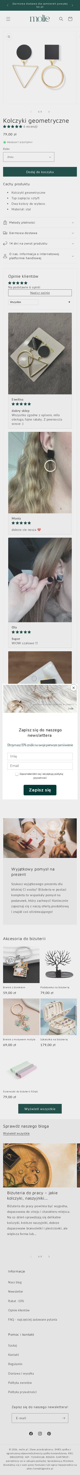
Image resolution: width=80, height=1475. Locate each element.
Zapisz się (40, 790)
